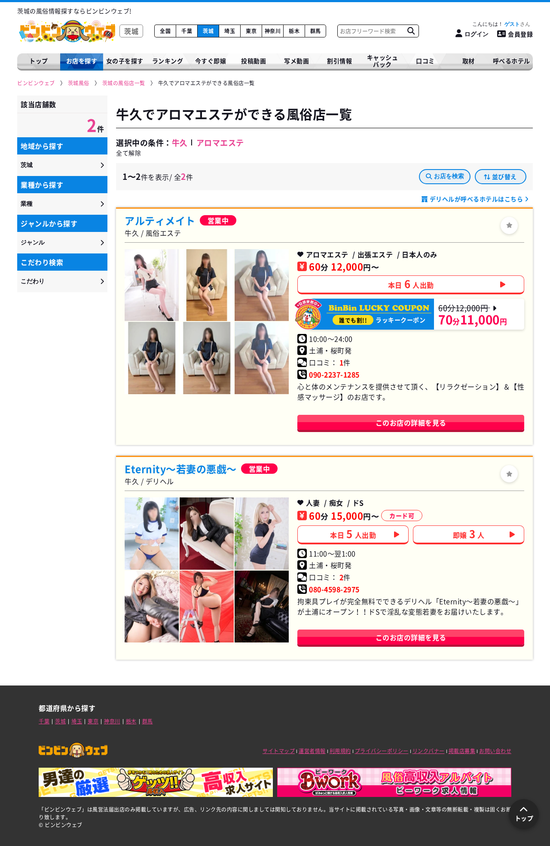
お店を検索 (449, 176)
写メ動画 (296, 60)
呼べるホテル (511, 60)
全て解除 (128, 152)
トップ (38, 60)
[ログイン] (509, 225)
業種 (27, 203)
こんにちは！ (496, 24)
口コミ (425, 60)
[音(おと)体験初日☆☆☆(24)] (262, 358)
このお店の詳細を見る (411, 422)
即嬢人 (469, 533)
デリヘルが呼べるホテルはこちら (476, 199)
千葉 (186, 31)
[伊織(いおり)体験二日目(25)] (152, 358)
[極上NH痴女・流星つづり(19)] (262, 533)
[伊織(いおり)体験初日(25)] (207, 358)
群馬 (315, 31)
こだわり (33, 281)
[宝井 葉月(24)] (152, 533)
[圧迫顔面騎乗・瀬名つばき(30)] (207, 606)
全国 (165, 31)
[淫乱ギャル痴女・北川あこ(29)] (207, 533)
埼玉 (229, 31)
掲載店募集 (462, 751)
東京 (251, 31)
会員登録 (520, 34)
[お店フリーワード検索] (410, 31)
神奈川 (273, 31)
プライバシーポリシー (382, 751)
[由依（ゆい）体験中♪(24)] (207, 285)
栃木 (294, 31)
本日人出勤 (411, 283)
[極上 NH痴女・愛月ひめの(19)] (152, 606)
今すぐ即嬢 (210, 60)
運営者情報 (312, 751)
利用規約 (340, 751)
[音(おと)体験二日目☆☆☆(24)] (262, 285)
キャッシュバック (382, 60)
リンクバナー (428, 751)
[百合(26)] (152, 285)
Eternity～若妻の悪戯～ (181, 468)
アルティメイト (160, 220)
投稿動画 (253, 60)
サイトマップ (279, 751)
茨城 (208, 31)
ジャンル (33, 242)
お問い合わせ (495, 751)
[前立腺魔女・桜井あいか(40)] (262, 606)
